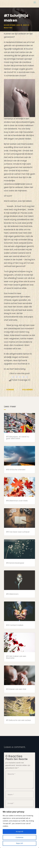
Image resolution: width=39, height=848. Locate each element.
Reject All (19, 843)
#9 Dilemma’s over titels (17, 500)
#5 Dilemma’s (12, 594)
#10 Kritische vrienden (15, 469)
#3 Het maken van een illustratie (16, 657)
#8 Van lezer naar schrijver (18, 532)
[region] (19, 828)
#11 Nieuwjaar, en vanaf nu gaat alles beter (17, 437)
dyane (12, 25)
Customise (19, 837)
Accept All (19, 831)
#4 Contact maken (14, 625)
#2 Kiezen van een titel (16, 689)
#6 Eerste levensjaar (15, 563)
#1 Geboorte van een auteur (18, 720)
